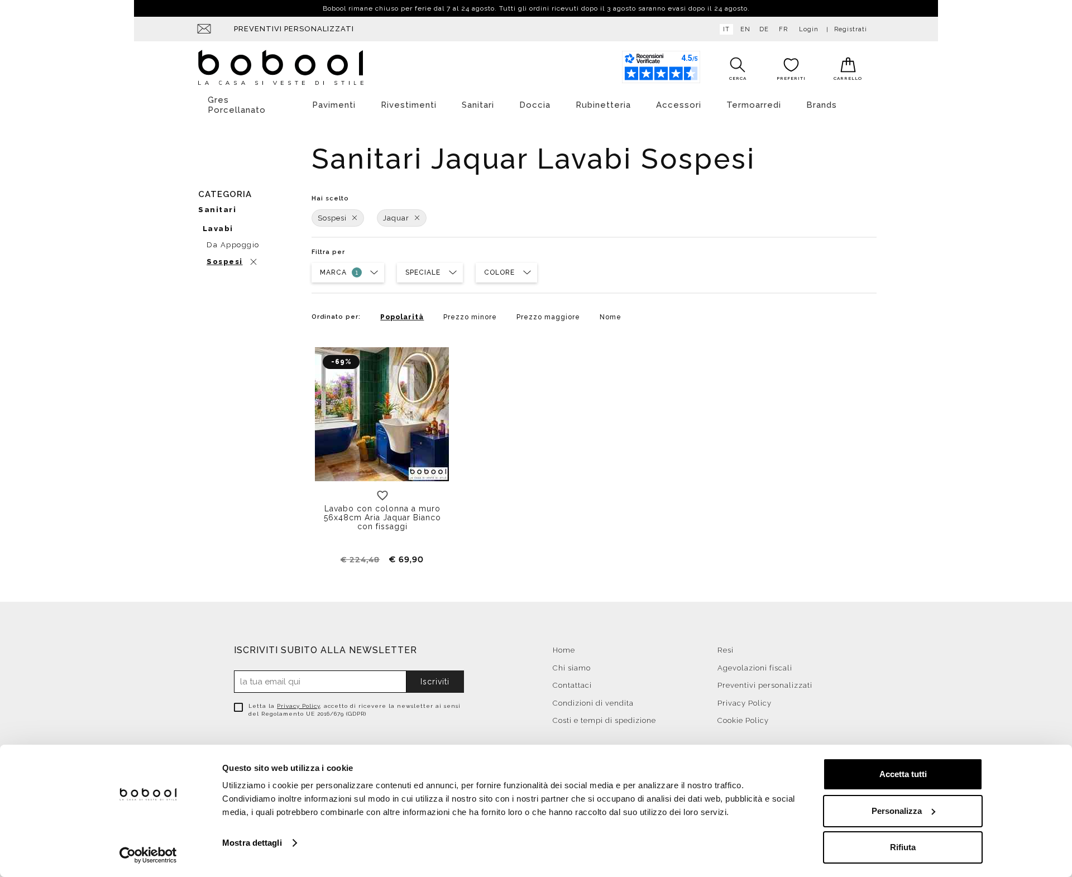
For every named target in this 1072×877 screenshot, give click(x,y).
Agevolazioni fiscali (754, 668)
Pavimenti (334, 105)
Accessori (678, 105)
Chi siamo (572, 668)
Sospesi (332, 218)
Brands (821, 105)
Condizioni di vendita (593, 703)
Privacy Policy (298, 706)
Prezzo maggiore (548, 317)
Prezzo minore (470, 317)
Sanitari (478, 105)
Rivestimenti (409, 105)
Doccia (535, 105)
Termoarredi (753, 105)
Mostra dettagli (252, 842)
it (726, 29)
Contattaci (572, 685)
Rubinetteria (603, 105)
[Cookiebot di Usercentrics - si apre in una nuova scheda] (148, 855)
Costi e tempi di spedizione (604, 720)
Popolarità (402, 317)
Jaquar (396, 218)
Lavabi (218, 228)
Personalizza (897, 811)
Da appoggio (233, 245)
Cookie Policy (743, 720)
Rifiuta (903, 847)
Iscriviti (434, 681)
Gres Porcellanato (237, 105)
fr (783, 29)
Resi (725, 650)
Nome (610, 317)
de (764, 29)
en (745, 29)
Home (564, 650)
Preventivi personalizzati (294, 29)
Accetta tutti (903, 774)
